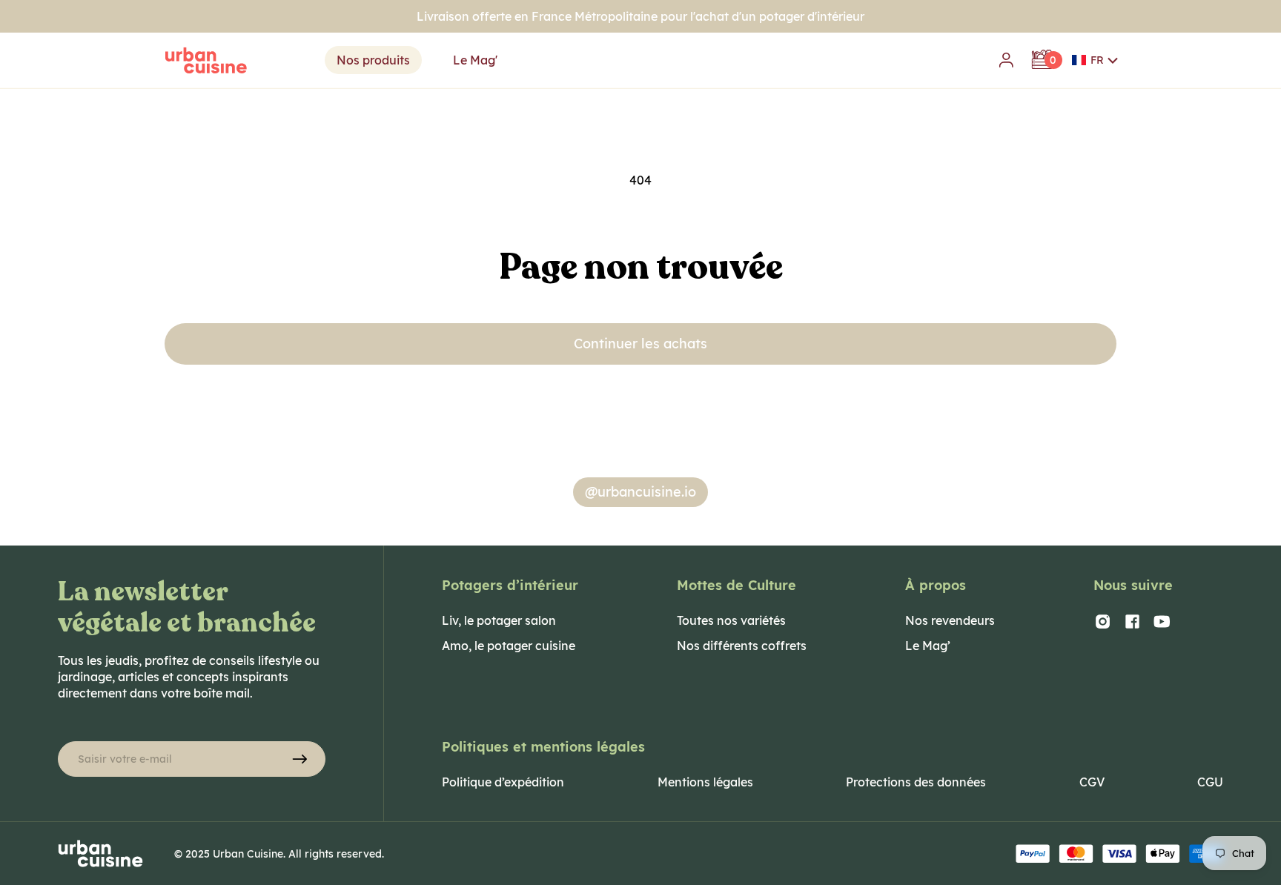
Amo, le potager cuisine (508, 645)
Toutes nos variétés (731, 620)
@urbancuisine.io (640, 491)
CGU (1210, 782)
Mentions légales (705, 782)
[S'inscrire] (299, 759)
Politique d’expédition (503, 782)
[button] (1095, 60)
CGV (1092, 782)
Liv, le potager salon (499, 620)
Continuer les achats (640, 343)
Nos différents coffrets (742, 645)
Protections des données (916, 782)
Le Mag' (475, 60)
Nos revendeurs (950, 620)
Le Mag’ (927, 645)
